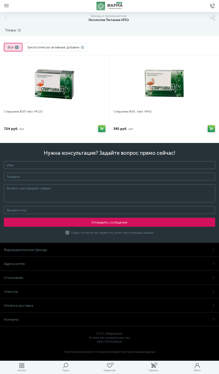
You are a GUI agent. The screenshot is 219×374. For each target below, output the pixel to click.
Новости (11, 292)
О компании (13, 278)
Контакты (11, 319)
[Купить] (101, 128)
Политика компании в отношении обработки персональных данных (109, 351)
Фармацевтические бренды (25, 250)
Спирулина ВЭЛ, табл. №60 (132, 111)
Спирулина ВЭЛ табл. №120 (23, 111)
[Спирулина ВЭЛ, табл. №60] (164, 83)
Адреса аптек (14, 264)
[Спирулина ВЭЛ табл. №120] (54, 83)
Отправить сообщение (109, 222)
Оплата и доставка (18, 305)
